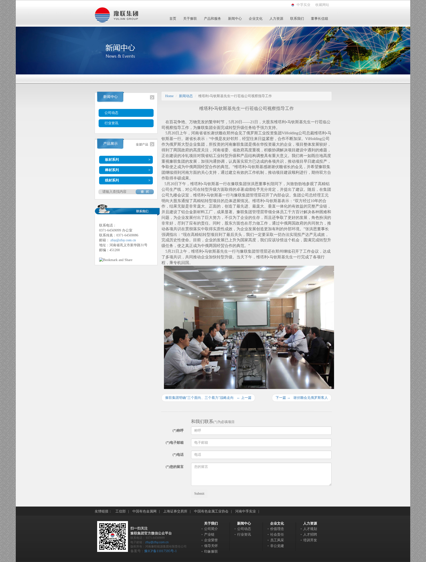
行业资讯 (111, 123)
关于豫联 (190, 18)
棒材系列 (112, 170)
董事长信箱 (319, 18)
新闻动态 (186, 96)
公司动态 (111, 113)
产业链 (209, 534)
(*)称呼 (178, 430)
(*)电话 (178, 455)
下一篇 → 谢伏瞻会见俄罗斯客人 (302, 398)
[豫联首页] (116, 15)
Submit (199, 493)
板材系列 (112, 159)
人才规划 (310, 529)
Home (169, 96)
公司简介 (211, 529)
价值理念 (277, 529)
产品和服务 (212, 18)
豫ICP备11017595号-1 (160, 551)
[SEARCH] (144, 191)
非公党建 (277, 546)
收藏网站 (322, 5)
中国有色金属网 (144, 511)
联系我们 (297, 18)
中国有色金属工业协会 (211, 511)
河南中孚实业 (245, 511)
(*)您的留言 (175, 467)
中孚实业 (303, 5)
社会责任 (277, 534)
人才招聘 (310, 534)
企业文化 (256, 18)
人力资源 (276, 18)
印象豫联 (211, 551)
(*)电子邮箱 (175, 442)
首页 (172, 18)
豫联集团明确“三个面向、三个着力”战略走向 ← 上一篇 (208, 398)
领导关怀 (211, 546)
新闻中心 (235, 18)
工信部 (120, 511)
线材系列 (112, 180)
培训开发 (310, 540)
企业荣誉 (211, 540)
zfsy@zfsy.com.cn (123, 240)
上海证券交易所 (175, 511)
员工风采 (277, 540)
